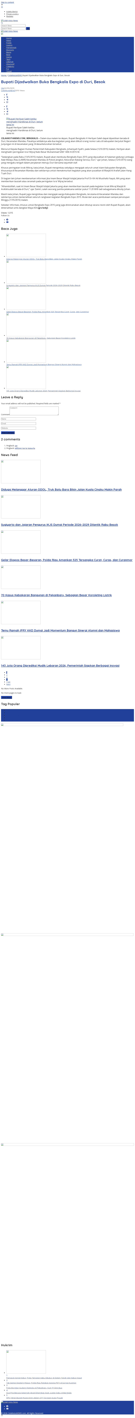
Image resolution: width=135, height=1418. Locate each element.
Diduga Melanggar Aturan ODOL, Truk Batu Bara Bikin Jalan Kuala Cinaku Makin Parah (44, 259)
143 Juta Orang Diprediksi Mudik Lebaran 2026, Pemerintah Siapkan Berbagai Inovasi (43, 391)
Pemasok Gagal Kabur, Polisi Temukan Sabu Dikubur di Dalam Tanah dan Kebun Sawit (44, 1378)
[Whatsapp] (7, 102)
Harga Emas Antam (14, 710)
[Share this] (6, 95)
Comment (5, 414)
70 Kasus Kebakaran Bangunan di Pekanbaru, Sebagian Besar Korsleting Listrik (40, 338)
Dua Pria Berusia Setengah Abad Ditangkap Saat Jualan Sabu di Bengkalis (39, 1393)
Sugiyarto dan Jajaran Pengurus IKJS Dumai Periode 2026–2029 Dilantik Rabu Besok (43, 285)
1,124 (8, 682)
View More (6, 697)
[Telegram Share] (7, 100)
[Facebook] (7, 220)
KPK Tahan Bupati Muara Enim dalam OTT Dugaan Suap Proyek (34, 1398)
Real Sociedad (12, 720)
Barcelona (10, 718)
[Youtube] (7, 222)
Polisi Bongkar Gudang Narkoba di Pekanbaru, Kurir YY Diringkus (34, 1388)
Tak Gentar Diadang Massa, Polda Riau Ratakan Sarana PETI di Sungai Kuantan (41, 1383)
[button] (28, 28)
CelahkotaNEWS (8, 90)
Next (8, 684)
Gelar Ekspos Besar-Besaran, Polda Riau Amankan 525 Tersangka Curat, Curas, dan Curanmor (47, 312)
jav (16, 445)
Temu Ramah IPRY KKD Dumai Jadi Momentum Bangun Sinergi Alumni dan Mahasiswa (43, 364)
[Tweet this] (7, 97)
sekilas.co (10, 713)
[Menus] (2, 5)
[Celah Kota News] (9, 20)
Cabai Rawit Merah (14, 715)
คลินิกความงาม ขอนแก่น (25, 448)
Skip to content (7, 2)
